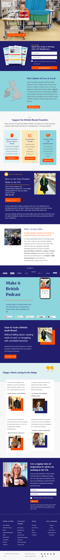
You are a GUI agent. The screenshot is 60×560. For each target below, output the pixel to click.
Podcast (34, 532)
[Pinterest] (47, 554)
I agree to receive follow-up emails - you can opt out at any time (44, 62)
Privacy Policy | (28, 553)
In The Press (35, 527)
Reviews (5, 542)
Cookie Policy (32, 556)
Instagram (34, 535)
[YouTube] (42, 556)
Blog (33, 530)
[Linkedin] (44, 554)
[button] (16, 35)
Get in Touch (52, 530)
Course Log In (20, 544)
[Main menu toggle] (57, 4)
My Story (34, 525)
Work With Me (6, 525)
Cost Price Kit (20, 535)
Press (51, 527)
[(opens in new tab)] (8, 316)
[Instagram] (41, 554)
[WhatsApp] (45, 556)
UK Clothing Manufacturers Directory (20, 530)
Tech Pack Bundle (21, 542)
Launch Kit (19, 539)
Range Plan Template (22, 537)
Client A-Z (5, 544)
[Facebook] (54, 554)
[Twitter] (51, 554)
